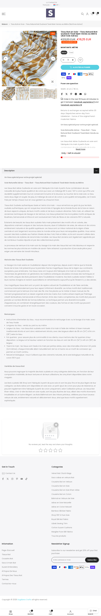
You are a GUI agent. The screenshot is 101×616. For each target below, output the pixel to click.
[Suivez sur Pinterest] (17, 478)
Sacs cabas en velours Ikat (62, 477)
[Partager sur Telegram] (76, 94)
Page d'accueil (8, 550)
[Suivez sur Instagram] (12, 478)
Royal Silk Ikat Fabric (59, 519)
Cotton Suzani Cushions (61, 527)
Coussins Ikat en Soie (60, 486)
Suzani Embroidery (10, 567)
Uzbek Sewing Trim (59, 523)
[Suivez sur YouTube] (22, 478)
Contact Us (52, 2)
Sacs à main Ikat (9, 563)
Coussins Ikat (7, 558)
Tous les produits (58, 536)
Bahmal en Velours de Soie (62, 498)
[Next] (53, 58)
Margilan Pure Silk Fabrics (62, 532)
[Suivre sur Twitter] (8, 478)
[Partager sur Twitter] (66, 94)
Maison (5, 24)
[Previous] (6, 58)
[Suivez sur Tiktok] (26, 478)
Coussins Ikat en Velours (61, 482)
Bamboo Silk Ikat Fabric (61, 511)
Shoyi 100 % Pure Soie (60, 515)
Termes (5, 579)
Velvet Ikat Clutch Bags (61, 473)
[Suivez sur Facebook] (3, 478)
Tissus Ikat (6, 554)
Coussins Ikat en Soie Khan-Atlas (65, 490)
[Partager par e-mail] (80, 94)
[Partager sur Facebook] (62, 94)
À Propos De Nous (9, 571)
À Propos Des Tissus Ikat (12, 575)
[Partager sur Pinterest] (71, 94)
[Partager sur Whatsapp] (85, 94)
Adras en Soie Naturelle (61, 502)
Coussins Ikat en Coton (61, 494)
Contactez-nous (9, 584)
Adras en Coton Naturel (61, 507)
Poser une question (69, 83)
